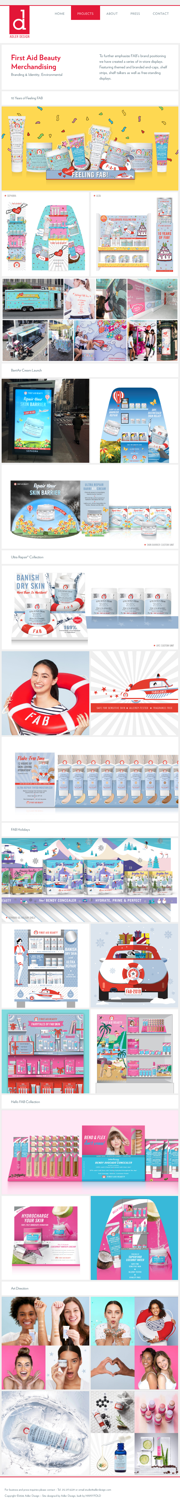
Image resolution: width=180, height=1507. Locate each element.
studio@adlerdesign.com (98, 1489)
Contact (161, 13)
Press (135, 13)
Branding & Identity (25, 74)
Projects (85, 13)
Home (60, 13)
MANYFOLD (93, 1495)
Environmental (51, 74)
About (112, 13)
